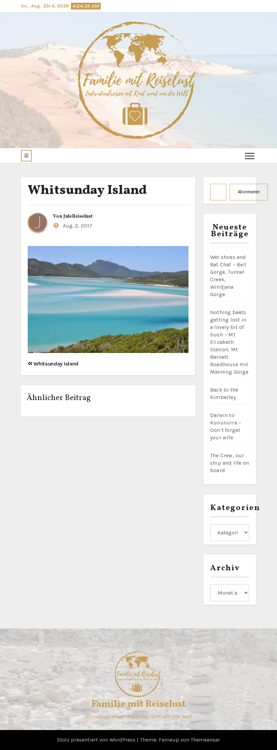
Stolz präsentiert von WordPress (97, 739)
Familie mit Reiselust (138, 704)
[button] (26, 155)
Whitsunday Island (87, 191)
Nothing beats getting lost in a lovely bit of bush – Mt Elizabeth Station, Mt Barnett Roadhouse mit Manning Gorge (229, 342)
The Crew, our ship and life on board (229, 462)
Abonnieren (249, 191)
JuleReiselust (78, 216)
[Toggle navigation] (249, 155)
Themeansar (205, 739)
